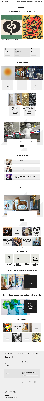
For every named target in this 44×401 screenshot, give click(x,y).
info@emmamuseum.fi (25, 362)
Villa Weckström (35, 1)
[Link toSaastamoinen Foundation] (27, 327)
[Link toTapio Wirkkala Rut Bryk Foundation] (17, 337)
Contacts (37, 353)
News (25, 1)
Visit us (18, 1)
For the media (7, 353)
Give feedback (33, 353)
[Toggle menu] (42, 1)
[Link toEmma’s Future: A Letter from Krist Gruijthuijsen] (36, 241)
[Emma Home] (5, 1)
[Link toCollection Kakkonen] (36, 337)
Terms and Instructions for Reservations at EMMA (10, 392)
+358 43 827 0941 (24, 361)
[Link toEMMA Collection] (7, 327)
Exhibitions (20, 1)
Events (23, 1)
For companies (17, 353)
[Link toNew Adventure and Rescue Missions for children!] (17, 241)
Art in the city (31, 1)
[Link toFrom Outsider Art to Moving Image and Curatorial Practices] (7, 231)
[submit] (37, 375)
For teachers (12, 353)
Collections (27, 1)
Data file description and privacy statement (10, 391)
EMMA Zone (39, 1)
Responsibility (28, 353)
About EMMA (22, 353)
